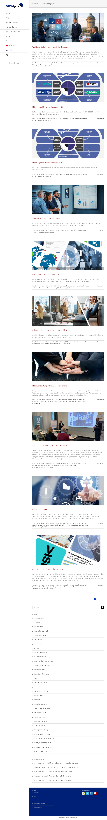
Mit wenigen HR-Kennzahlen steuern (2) (47, 107)
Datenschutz (37, 800)
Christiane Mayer (39, 776)
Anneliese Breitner (40, 767)
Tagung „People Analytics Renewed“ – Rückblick (50, 445)
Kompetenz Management (39, 402)
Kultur (42, 344)
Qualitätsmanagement (41, 721)
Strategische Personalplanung (41, 65)
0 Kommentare (46, 176)
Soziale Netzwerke (40, 726)
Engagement (38, 640)
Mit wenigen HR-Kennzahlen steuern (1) (47, 163)
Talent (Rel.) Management (42, 743)
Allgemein (37, 622)
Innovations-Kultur (40, 670)
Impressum (36, 792)
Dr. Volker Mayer (40, 63)
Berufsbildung (38, 627)
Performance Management (42, 708)
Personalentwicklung (40, 713)
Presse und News (46, 465)
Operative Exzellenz (40, 704)
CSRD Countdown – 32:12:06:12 (43, 509)
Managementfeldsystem (42, 691)
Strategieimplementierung (60, 402)
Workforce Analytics (38, 232)
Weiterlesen (100, 63)
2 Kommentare (55, 65)
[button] (14, 55)
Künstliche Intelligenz (80, 63)
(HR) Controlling (64, 119)
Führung (62, 342)
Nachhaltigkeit (36, 121)
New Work (57, 344)
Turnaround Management (42, 747)
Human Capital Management (64, 63)
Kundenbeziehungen (40, 683)
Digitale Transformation (41, 631)
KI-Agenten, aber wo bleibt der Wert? (59, 772)
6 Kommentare (66, 344)
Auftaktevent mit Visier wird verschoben (47, 569)
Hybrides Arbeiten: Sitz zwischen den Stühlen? (50, 330)
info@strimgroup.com (14, 64)
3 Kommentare (46, 121)
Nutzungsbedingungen (39, 803)
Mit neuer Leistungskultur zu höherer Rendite (49, 386)
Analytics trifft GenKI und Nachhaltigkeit (47, 218)
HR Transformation (70, 342)
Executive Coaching (40, 644)
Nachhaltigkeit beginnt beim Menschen (47, 274)
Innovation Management (42, 665)
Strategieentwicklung (65, 525)
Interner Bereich (38, 807)
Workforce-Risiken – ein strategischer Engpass (50, 47)
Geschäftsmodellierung (41, 653)
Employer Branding (40, 635)
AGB (35, 796)
